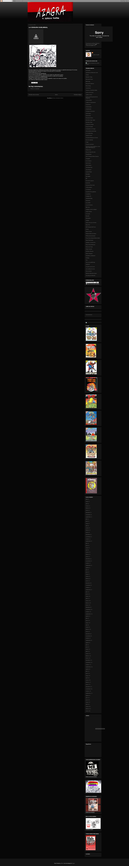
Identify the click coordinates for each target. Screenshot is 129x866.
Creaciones (88, 104)
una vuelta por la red (90, 268)
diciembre (88, 512)
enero (87, 510)
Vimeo (94, 45)
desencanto (88, 115)
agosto (87, 567)
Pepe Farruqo (89, 231)
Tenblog (87, 257)
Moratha (87, 216)
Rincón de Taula (89, 246)
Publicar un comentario (34, 88)
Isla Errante (88, 163)
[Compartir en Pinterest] (37, 82)
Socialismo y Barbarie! (90, 255)
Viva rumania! (89, 271)
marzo (87, 505)
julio (86, 519)
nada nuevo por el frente (91, 222)
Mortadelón (88, 218)
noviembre (88, 514)
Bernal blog (88, 85)
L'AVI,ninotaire (89, 187)
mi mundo (88, 213)
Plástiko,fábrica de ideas (91, 233)
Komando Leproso (90, 180)
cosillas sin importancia (91, 102)
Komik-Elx (88, 182)
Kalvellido (88, 174)
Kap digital (88, 176)
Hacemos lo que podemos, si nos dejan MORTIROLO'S (93, 147)
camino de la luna (89, 92)
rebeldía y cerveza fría (90, 242)
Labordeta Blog (89, 198)
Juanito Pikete (89, 171)
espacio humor (89, 135)
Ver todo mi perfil (95, 54)
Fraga (87, 142)
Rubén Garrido (89, 249)
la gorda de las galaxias (91, 191)
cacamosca (88, 88)
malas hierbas (89, 211)
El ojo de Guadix (89, 126)
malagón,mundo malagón (91, 209)
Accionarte (88, 70)
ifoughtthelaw (88, 154)
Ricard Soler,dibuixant (90, 244)
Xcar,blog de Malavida (90, 275)
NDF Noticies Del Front (91, 227)
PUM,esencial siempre (90, 235)
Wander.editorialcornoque (91, 273)
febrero (87, 508)
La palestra (88, 193)
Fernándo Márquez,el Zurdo (92, 137)
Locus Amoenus (89, 204)
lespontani (88, 200)
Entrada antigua (77, 94)
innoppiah (88, 158)
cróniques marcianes (90, 111)
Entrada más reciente (34, 94)
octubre (87, 538)
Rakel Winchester (89, 240)
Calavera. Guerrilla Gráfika (91, 90)
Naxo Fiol (88, 224)
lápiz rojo (88, 207)
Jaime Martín (88, 165)
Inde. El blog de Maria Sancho (92, 156)
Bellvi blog (88, 81)
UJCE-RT (88, 264)
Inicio (56, 94)
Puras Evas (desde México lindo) (93, 238)
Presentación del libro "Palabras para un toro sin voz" (92, 44)
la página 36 (88, 196)
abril (87, 499)
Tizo (87, 260)
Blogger (73, 863)
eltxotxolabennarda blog (91, 131)
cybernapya (88, 113)
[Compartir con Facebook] (35, 82)
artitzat (87, 74)
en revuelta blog (89, 133)
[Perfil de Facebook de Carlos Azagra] (93, 64)
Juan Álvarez (88, 169)
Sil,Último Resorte (89, 251)
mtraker (87, 220)
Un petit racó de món (90, 266)
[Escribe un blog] (33, 82)
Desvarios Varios (89, 117)
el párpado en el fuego (90, 128)
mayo (87, 501)
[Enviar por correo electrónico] (32, 82)
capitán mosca (89, 94)
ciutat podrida (89, 100)
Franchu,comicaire (90, 144)
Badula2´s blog (89, 77)
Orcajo (87, 229)
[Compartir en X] (34, 82)
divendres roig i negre (90, 120)
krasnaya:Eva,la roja (90, 185)
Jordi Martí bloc (89, 167)
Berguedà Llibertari (90, 83)
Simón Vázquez (89, 253)
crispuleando (88, 109)
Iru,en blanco (88, 160)
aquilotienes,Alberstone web (92, 72)
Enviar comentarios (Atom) (58, 98)
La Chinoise (88, 189)
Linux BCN (88, 202)
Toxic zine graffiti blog (90, 262)
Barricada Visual (89, 79)
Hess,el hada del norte (90, 152)
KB (86, 178)
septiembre (88, 516)
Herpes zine (88, 149)
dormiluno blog (89, 122)
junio (87, 521)
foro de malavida (89, 139)
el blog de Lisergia (90, 124)
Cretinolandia (88, 106)
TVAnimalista (88, 45)
